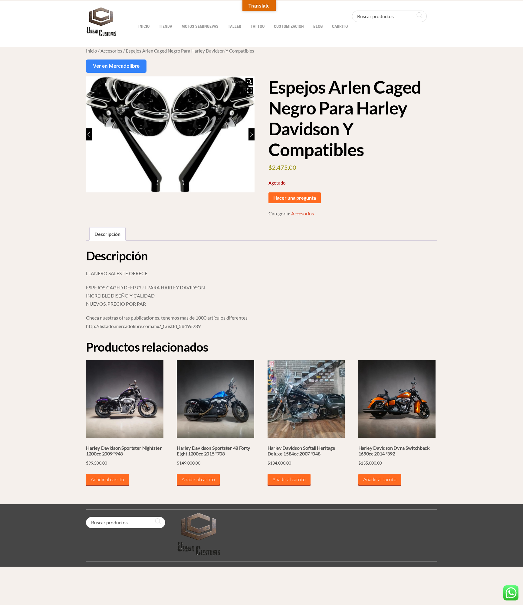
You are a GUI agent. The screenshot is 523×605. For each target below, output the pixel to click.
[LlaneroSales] (101, 33)
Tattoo (258, 26)
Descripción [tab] (107, 234)
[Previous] (89, 134)
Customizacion (289, 26)
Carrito (340, 26)
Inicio (144, 26)
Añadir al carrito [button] (107, 479)
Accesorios (111, 50)
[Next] (251, 134)
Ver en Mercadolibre (116, 66)
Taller (234, 26)
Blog (318, 26)
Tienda (165, 26)
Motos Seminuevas (200, 26)
